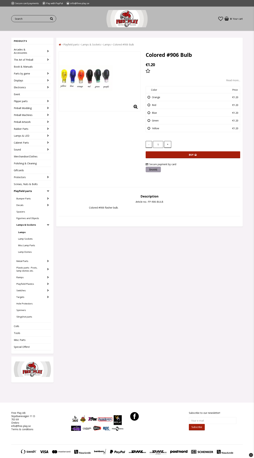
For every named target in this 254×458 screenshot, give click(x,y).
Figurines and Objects (27, 218)
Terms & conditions (22, 429)
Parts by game (22, 73)
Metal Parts (22, 261)
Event (17, 94)
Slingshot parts (24, 316)
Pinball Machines (23, 115)
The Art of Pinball (23, 59)
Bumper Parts (23, 198)
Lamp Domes (25, 251)
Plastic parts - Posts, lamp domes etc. (26, 269)
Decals (19, 205)
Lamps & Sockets (26, 224)
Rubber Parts (21, 128)
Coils (16, 326)
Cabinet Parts (21, 142)
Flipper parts (21, 101)
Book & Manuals (23, 66)
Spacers (20, 211)
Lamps (22, 232)
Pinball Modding (23, 108)
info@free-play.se (21, 426)
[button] (220, 19)
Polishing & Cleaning (25, 163)
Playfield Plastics (25, 283)
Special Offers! (22, 346)
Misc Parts (20, 340)
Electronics (20, 87)
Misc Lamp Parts (26, 245)
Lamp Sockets (25, 238)
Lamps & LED (21, 135)
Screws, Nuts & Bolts (26, 184)
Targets (20, 297)
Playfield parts (23, 191)
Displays (18, 80)
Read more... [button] (233, 80)
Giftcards (19, 170)
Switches (21, 290)
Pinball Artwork (22, 122)
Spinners (21, 310)
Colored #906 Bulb (123, 44)
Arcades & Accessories (20, 51)
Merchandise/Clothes (25, 156)
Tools (17, 333)
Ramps (20, 277)
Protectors (20, 177)
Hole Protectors (24, 303)
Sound (17, 149)
